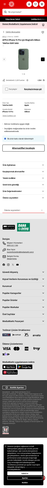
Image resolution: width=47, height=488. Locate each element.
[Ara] (5, 12)
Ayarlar (25, 478)
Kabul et (25, 473)
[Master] (16, 348)
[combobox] (25, 12)
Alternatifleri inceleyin (23, 148)
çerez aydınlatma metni (33, 467)
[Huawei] (10, 372)
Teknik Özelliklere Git (9, 116)
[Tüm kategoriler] (4, 4)
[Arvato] (37, 335)
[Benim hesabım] (29, 4)
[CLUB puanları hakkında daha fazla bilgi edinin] (27, 80)
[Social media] (4, 264)
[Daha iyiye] (23, 227)
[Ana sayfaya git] (14, 4)
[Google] (24, 367)
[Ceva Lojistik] (6, 334)
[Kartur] (16, 335)
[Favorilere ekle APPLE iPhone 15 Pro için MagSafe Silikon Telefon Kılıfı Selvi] (43, 32)
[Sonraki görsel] (43, 59)
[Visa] (6, 348)
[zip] (6, 354)
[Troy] (37, 348)
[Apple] (9, 367)
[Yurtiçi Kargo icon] (26, 335)
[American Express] (26, 348)
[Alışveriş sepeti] (42, 4)
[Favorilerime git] (35, 4)
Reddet (25, 482)
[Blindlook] (8, 227)
